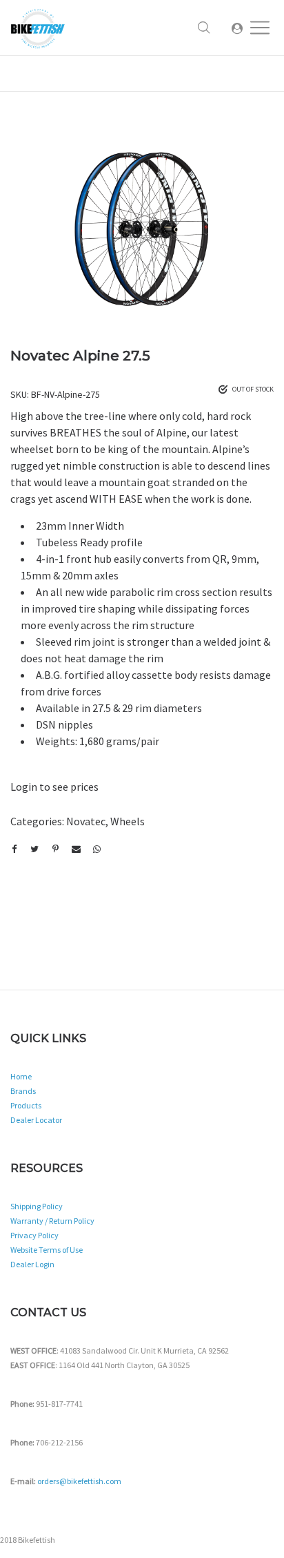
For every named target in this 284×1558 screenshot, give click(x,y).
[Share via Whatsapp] (96, 849)
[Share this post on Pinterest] (55, 849)
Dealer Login (32, 1264)
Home (21, 1076)
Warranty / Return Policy (52, 1220)
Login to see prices (54, 787)
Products (25, 1105)
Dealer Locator (36, 1120)
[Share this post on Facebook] (13, 849)
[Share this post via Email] (75, 849)
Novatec (85, 821)
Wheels (127, 821)
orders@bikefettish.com (79, 1481)
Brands (23, 1091)
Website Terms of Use (46, 1249)
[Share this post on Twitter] (34, 849)
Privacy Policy (34, 1235)
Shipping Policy (36, 1206)
